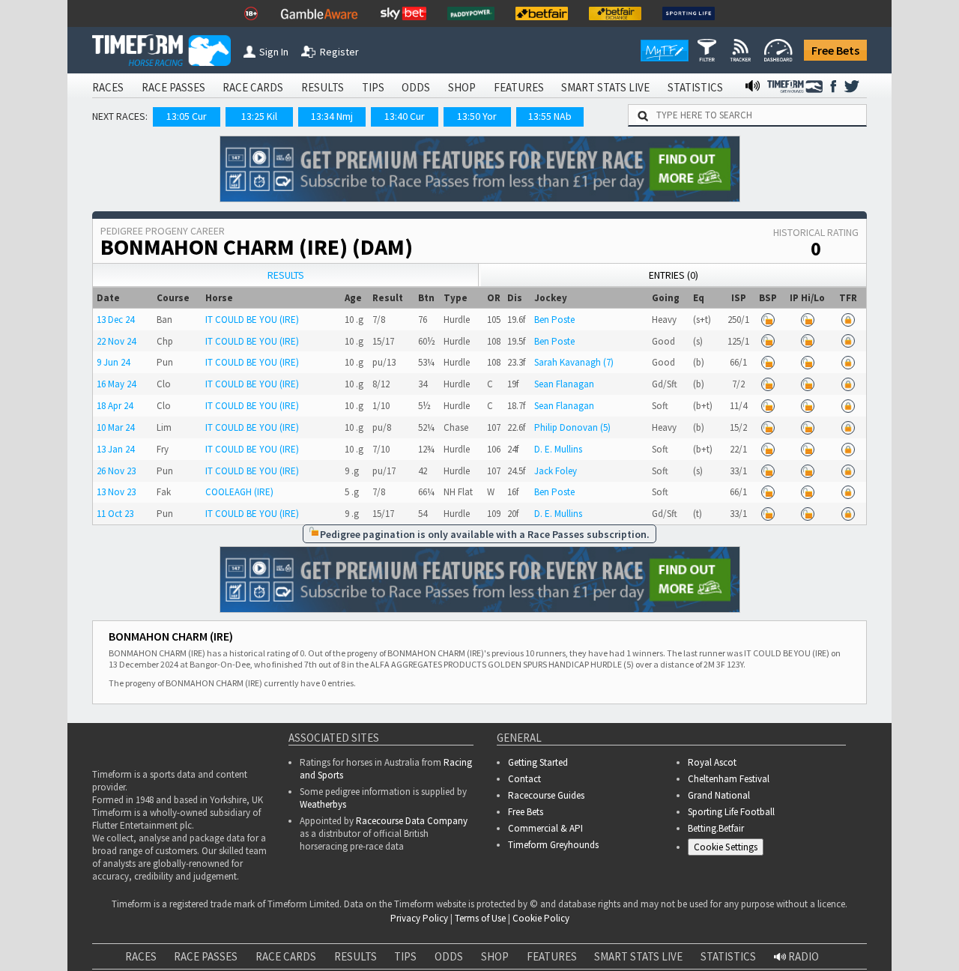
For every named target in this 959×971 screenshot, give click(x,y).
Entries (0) (673, 275)
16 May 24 (116, 384)
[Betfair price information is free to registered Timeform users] (767, 319)
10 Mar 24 (115, 427)
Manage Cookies (729, 849)
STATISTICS (695, 87)
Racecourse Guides (546, 795)
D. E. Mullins (558, 449)
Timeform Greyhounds (553, 844)
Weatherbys (323, 804)
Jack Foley (555, 471)
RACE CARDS (253, 87)
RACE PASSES (173, 87)
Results (285, 275)
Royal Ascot (712, 762)
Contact (524, 778)
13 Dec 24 (115, 319)
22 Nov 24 (116, 341)
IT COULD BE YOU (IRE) (252, 319)
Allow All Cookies (665, 934)
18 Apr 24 (115, 405)
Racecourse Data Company (412, 820)
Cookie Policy (340, 949)
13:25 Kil (259, 116)
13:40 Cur (404, 116)
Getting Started (538, 762)
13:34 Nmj (332, 116)
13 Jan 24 (115, 449)
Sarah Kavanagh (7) (574, 362)
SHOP (462, 87)
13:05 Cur (186, 116)
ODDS (416, 87)
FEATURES (519, 87)
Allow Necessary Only (778, 934)
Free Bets (835, 50)
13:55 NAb (550, 116)
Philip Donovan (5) (572, 427)
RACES (108, 87)
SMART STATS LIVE (605, 87)
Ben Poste (554, 319)
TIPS (373, 87)
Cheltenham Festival (728, 778)
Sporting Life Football (731, 811)
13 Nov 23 (116, 492)
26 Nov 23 (116, 471)
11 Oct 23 (115, 513)
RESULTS (322, 87)
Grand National (719, 795)
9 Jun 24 (113, 362)
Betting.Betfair (716, 828)
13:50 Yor (477, 116)
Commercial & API (545, 828)
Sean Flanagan (564, 384)
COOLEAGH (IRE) (239, 492)
